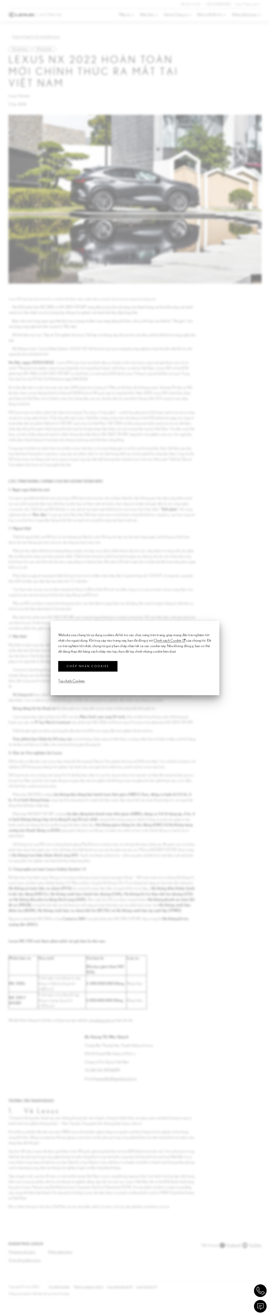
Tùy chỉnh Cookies (71, 681)
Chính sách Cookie (167, 640)
